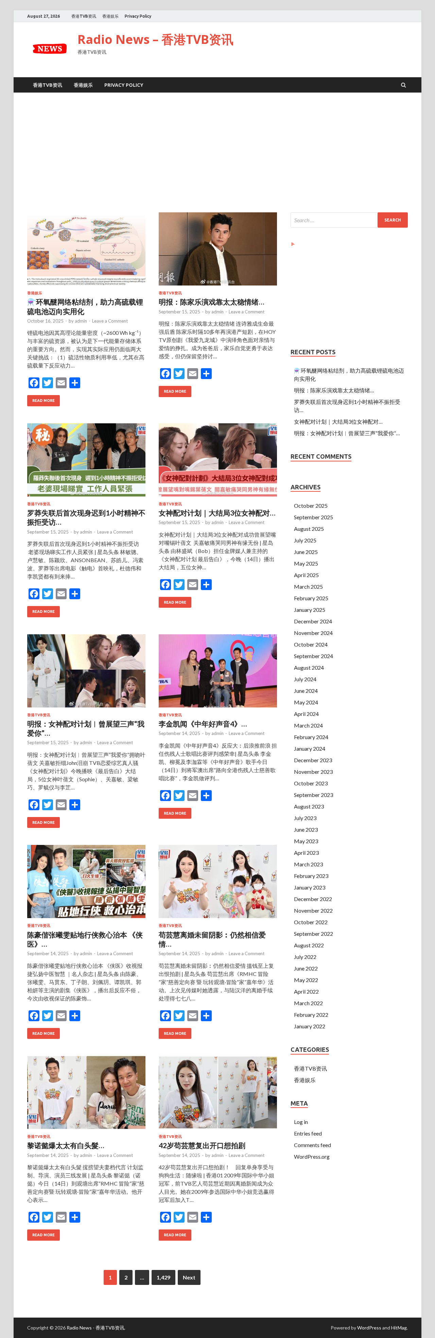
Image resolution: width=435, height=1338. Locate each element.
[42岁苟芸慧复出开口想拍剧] (218, 1095)
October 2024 (311, 644)
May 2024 (306, 702)
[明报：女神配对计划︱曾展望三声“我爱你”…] (86, 673)
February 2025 (311, 598)
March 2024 (308, 725)
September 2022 (313, 933)
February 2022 (311, 1014)
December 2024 (313, 621)
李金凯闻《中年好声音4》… (203, 723)
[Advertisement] (217, 153)
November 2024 (313, 633)
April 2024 (306, 714)
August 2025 (309, 528)
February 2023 (311, 875)
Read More (43, 400)
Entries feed (308, 1133)
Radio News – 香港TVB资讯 (155, 39)
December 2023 (313, 760)
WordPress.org (312, 1156)
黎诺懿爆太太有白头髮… (65, 1145)
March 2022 (308, 1003)
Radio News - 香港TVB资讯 (95, 1328)
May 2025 (306, 563)
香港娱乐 (110, 16)
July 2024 (305, 679)
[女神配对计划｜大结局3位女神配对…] (218, 462)
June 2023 (306, 829)
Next (189, 1277)
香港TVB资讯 (83, 16)
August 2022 (309, 945)
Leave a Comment (110, 321)
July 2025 (305, 540)
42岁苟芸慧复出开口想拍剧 (202, 1145)
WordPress (369, 1328)
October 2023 (311, 783)
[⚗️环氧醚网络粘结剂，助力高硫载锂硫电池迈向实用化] (86, 251)
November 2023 (313, 771)
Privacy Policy (138, 16)
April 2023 (306, 852)
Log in (301, 1122)
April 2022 (306, 991)
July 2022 (305, 956)
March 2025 (308, 586)
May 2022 (306, 980)
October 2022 (311, 922)
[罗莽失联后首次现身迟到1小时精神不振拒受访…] (86, 462)
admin (81, 321)
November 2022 (313, 910)
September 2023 (313, 795)
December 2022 (313, 899)
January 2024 (309, 748)
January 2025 (309, 609)
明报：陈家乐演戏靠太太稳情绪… (211, 301)
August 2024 (309, 667)
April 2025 (306, 575)
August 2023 (309, 806)
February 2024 (311, 737)
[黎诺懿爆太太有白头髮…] (86, 1095)
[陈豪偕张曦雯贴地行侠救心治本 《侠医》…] (86, 884)
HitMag (399, 1328)
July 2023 (305, 818)
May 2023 (306, 841)
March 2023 (308, 864)
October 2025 (311, 505)
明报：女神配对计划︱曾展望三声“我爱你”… (347, 433)
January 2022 (309, 1026)
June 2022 (306, 968)
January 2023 (309, 887)
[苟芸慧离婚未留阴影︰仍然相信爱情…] (218, 884)
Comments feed (312, 1145)
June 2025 (306, 552)
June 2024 (306, 690)
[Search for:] (349, 220)
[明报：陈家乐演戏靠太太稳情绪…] (218, 251)
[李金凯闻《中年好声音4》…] (218, 673)
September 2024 (313, 656)
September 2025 (313, 517)
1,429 (163, 1277)
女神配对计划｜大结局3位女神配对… (217, 512)
